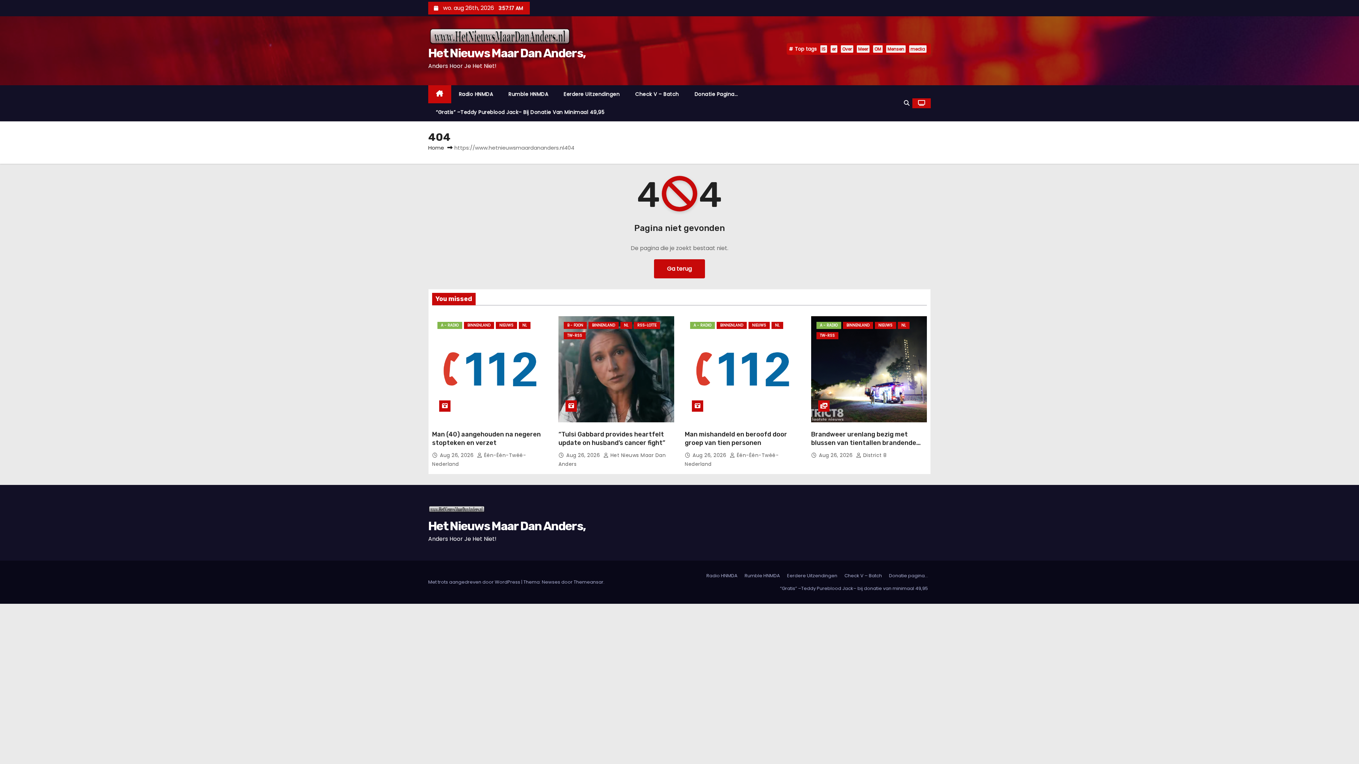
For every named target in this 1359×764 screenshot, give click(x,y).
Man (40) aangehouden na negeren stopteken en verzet (486, 438)
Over (847, 49)
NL (524, 325)
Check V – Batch (657, 94)
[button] (907, 103)
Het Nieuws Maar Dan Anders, (506, 53)
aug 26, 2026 (457, 455)
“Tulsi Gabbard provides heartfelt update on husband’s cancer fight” (611, 438)
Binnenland (479, 325)
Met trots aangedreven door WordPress (474, 582)
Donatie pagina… (716, 94)
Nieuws (506, 325)
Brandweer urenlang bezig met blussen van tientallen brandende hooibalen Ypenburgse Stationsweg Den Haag (867, 447)
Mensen (896, 49)
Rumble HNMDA (528, 94)
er (834, 49)
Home (436, 147)
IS (824, 49)
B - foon (575, 325)
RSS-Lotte (646, 325)
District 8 (874, 455)
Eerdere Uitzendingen (592, 94)
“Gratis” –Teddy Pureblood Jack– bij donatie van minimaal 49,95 (520, 112)
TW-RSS (574, 335)
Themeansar (588, 582)
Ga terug (679, 269)
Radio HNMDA (476, 94)
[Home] (439, 94)
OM (878, 49)
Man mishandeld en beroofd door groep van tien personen (736, 438)
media (918, 49)
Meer (863, 49)
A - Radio (450, 325)
